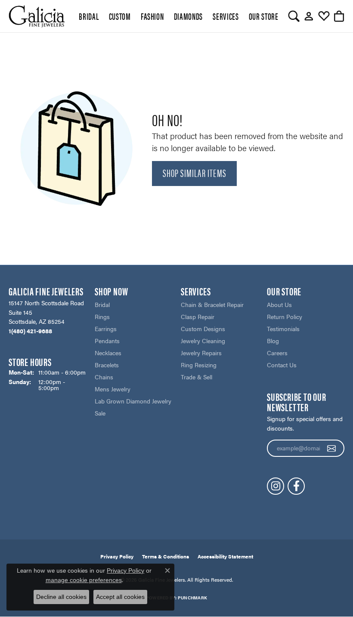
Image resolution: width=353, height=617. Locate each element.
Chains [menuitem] (104, 376)
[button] (293, 16)
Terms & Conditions (165, 556)
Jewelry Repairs (201, 352)
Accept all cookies (120, 596)
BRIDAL (89, 15)
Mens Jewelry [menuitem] (112, 388)
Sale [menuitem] (100, 413)
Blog (273, 340)
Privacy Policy (116, 556)
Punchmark (192, 598)
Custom (120, 15)
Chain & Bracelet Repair (212, 304)
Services (225, 15)
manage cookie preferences (84, 580)
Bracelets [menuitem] (107, 364)
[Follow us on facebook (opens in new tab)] (296, 486)
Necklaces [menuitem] (108, 352)
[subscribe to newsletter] (332, 448)
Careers (277, 352)
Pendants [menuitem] (107, 340)
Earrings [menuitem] (106, 328)
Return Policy (284, 316)
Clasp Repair (197, 316)
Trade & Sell (196, 376)
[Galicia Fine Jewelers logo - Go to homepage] (36, 16)
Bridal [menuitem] (102, 304)
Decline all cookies (61, 596)
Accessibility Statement (225, 556)
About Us (279, 304)
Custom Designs (203, 328)
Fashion (152, 15)
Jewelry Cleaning (203, 340)
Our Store (264, 15)
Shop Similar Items (194, 172)
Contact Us (282, 364)
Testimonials (283, 328)
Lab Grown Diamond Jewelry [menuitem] (133, 401)
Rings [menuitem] (102, 316)
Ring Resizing (199, 364)
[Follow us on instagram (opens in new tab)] (275, 486)
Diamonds (188, 15)
